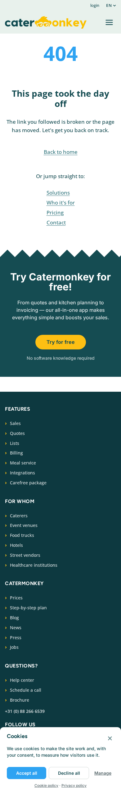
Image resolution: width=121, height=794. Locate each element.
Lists (14, 443)
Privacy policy (74, 785)
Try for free (61, 342)
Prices (16, 598)
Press (15, 637)
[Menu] (109, 22)
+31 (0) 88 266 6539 (25, 711)
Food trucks (22, 535)
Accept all (26, 773)
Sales (15, 423)
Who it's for (61, 202)
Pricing (55, 212)
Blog (14, 618)
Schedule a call (25, 690)
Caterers (19, 516)
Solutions (58, 192)
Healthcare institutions (33, 565)
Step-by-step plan (28, 608)
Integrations (22, 473)
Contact (56, 222)
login (94, 5)
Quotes (17, 433)
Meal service (23, 463)
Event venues (24, 525)
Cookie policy (46, 785)
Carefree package (28, 483)
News (15, 627)
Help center (22, 680)
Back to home (61, 151)
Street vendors (25, 555)
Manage (102, 773)
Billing (16, 453)
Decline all (69, 773)
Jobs (14, 647)
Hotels (16, 545)
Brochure (19, 700)
